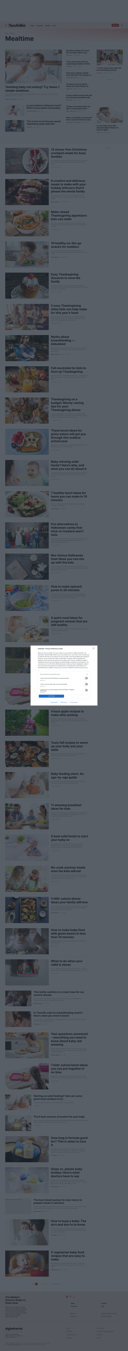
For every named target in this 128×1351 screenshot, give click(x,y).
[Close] (94, 649)
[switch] (85, 678)
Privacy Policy (74, 702)
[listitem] (64, 674)
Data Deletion (54, 702)
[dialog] (64, 675)
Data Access (64, 702)
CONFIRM (51, 696)
